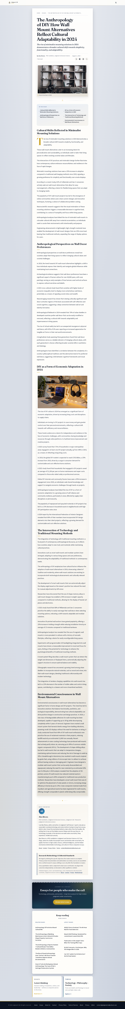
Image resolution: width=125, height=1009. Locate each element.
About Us (47, 1005)
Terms (58, 848)
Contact (45, 848)
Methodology (78, 872)
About (40, 848)
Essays (44, 13)
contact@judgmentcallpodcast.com (71, 848)
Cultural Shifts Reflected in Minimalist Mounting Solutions (49, 111)
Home (38, 13)
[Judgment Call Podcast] (17, 2)
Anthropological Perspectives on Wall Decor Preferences (49, 116)
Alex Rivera (42, 56)
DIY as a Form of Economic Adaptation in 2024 (72, 111)
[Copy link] (86, 59)
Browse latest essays (62, 902)
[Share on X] (116, 2)
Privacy (72, 872)
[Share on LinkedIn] (83, 59)
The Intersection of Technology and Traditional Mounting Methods (75, 116)
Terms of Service (73, 1005)
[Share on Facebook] (79, 59)
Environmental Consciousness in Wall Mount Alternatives (74, 121)
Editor (93, 1005)
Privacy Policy (52, 848)
